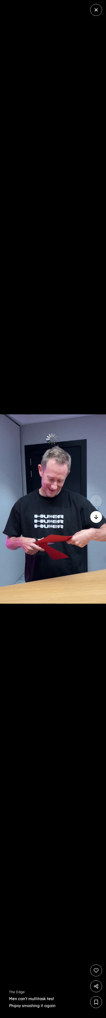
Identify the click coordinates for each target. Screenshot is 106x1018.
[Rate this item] (96, 970)
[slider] (16, 1012)
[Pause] (53, 509)
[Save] (96, 1002)
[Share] (96, 986)
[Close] (96, 10)
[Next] (96, 517)
